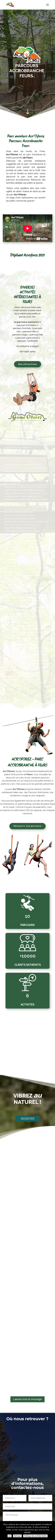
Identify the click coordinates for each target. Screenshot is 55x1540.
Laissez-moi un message (27, 1399)
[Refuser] (51, 1530)
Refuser (17, 1536)
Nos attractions (27, 364)
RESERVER (27, 1118)
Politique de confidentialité (35, 1536)
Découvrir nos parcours (27, 826)
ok (10, 1536)
